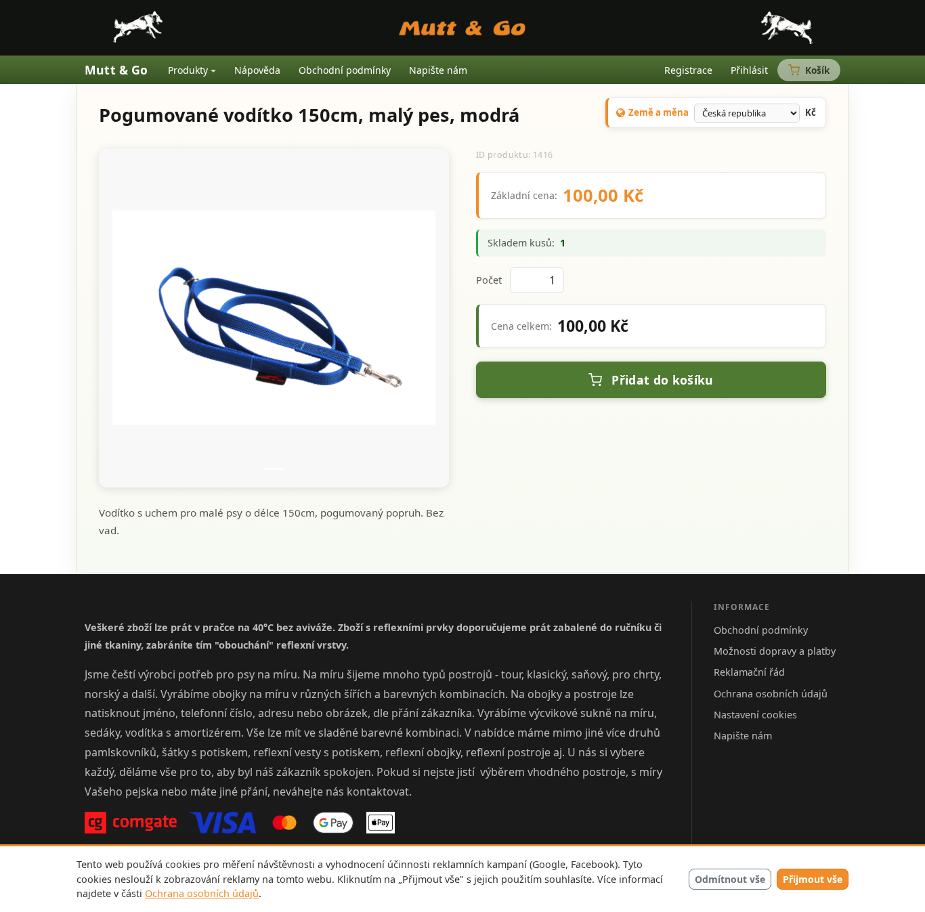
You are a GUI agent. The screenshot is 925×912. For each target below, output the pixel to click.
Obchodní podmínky (345, 70)
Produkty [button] (188, 70)
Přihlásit (749, 70)
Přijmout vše (812, 879)
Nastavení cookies (755, 714)
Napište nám (438, 70)
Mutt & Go (116, 70)
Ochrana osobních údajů (202, 893)
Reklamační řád (749, 672)
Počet (489, 280)
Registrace (688, 70)
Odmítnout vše (730, 879)
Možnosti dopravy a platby (775, 651)
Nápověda (257, 70)
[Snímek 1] (274, 469)
